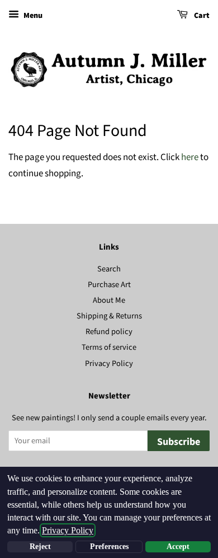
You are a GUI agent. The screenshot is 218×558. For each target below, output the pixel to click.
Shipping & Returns (109, 316)
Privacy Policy (109, 363)
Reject (40, 546)
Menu (32, 15)
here (189, 157)
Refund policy (109, 331)
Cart (201, 15)
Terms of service (109, 347)
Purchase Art (109, 284)
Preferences (109, 546)
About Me (109, 300)
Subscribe (178, 442)
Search (109, 269)
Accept (178, 546)
